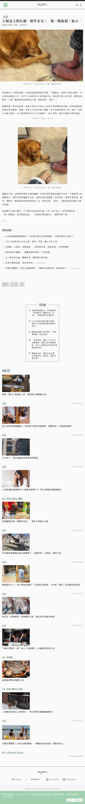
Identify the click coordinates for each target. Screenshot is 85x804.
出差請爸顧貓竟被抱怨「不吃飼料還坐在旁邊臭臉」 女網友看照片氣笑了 (39, 236)
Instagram (70, 779)
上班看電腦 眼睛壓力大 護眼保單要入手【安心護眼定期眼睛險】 (32, 489)
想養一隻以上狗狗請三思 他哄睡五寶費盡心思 (24, 394)
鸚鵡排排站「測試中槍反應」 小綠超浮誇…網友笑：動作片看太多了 (45, 355)
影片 (4, 220)
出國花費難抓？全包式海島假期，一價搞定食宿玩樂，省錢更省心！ (33, 743)
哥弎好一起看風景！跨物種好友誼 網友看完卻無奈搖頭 (28, 616)
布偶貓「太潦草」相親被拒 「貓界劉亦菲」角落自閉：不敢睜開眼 (37, 246)
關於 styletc (17, 779)
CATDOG (23, 25)
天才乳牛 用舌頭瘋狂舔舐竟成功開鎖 (20, 457)
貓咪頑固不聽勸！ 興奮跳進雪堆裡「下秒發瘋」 (28, 252)
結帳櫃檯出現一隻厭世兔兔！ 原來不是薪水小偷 (25, 521)
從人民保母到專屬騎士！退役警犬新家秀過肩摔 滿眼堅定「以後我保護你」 (38, 426)
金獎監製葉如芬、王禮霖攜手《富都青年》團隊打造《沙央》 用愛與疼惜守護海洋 (44, 312)
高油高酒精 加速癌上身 (13, 680)
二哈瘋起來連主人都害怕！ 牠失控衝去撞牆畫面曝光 (27, 711)
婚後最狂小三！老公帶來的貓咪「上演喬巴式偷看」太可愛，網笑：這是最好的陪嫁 (41, 584)
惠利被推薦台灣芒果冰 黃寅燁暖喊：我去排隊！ (44, 333)
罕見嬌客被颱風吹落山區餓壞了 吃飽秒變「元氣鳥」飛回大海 (31, 552)
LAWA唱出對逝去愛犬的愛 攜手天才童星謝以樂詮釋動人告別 (44, 323)
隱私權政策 (43, 794)
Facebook (54, 779)
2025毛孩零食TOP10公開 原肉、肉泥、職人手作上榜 (31, 241)
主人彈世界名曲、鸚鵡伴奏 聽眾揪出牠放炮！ (27, 257)
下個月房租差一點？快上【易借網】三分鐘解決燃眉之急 (28, 648)
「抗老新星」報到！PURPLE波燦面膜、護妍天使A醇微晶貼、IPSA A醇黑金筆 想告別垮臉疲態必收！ (44, 343)
